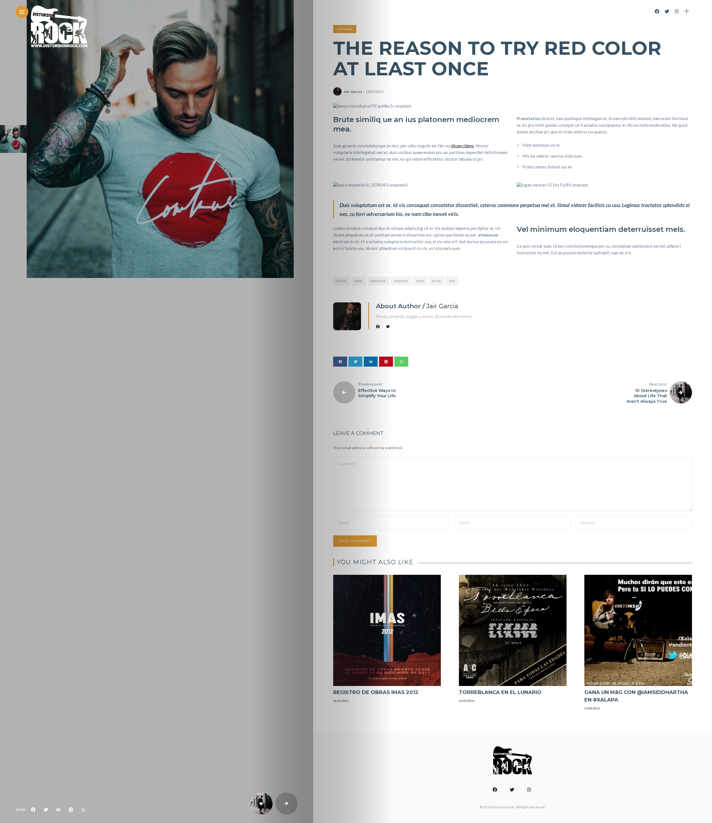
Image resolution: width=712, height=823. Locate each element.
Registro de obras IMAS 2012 (375, 692)
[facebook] (33, 810)
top (452, 281)
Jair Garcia (353, 91)
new (420, 281)
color (342, 281)
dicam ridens (462, 145)
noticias (344, 29)
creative (378, 281)
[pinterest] (71, 810)
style (436, 281)
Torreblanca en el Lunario (500, 692)
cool (359, 281)
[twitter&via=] (46, 810)
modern (401, 281)
